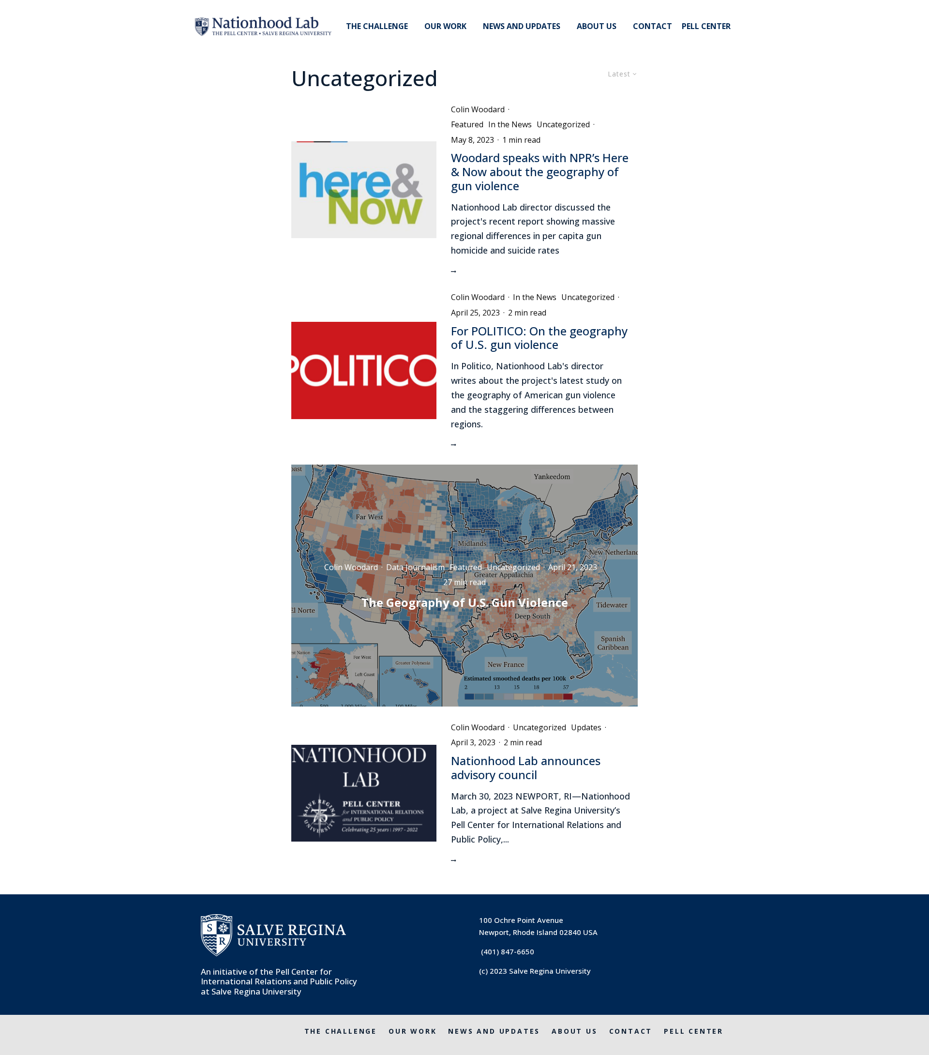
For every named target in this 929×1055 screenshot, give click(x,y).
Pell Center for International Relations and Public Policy (279, 976)
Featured (467, 124)
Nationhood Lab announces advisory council (525, 768)
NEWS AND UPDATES (521, 26)
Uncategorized (563, 124)
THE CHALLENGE (377, 26)
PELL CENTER (706, 26)
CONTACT (652, 26)
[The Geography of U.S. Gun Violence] (464, 586)
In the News (510, 124)
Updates (586, 727)
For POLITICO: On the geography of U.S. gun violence (539, 338)
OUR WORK (445, 26)
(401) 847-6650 (507, 951)
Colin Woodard (478, 109)
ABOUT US (596, 26)
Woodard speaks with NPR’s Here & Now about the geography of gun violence (540, 172)
